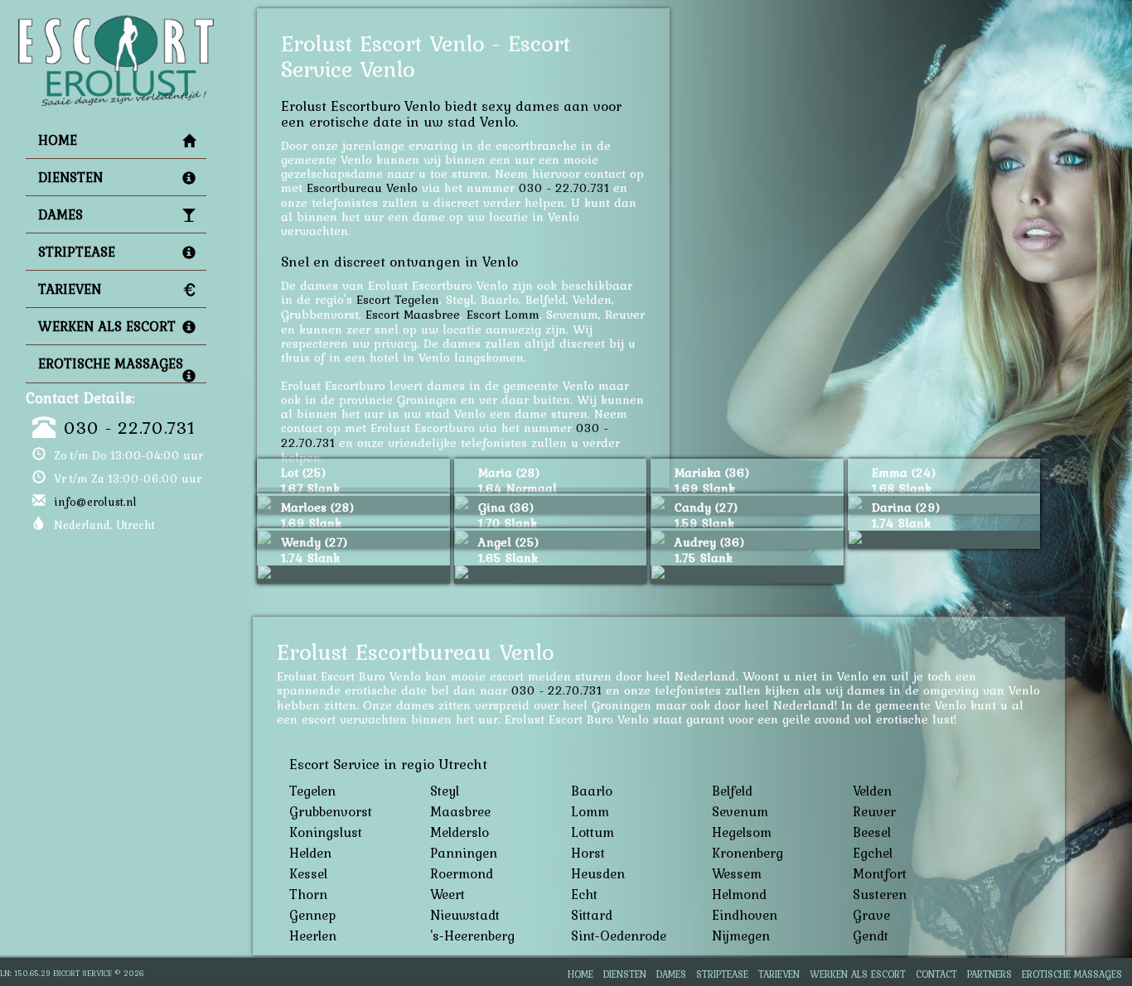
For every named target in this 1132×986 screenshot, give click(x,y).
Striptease (76, 252)
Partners (989, 974)
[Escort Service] (116, 21)
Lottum (592, 832)
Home (57, 140)
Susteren (880, 894)
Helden (310, 853)
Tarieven (69, 289)
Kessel (308, 873)
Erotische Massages (110, 363)
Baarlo (591, 791)
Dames (60, 214)
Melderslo (459, 832)
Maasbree (460, 811)
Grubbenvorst (330, 811)
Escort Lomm (503, 314)
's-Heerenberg (472, 935)
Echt (584, 894)
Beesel (872, 832)
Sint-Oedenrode (618, 935)
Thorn (308, 894)
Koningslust (325, 832)
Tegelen (312, 791)
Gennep (312, 915)
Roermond (461, 873)
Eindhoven (744, 915)
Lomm (590, 811)
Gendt (870, 935)
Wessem (737, 873)
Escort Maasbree (412, 314)
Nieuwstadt (465, 915)
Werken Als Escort (107, 326)
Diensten (70, 177)
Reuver (874, 811)
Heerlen (312, 935)
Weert (447, 894)
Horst (588, 853)
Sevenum (740, 811)
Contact (936, 974)
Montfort (880, 873)
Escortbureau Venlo (362, 187)
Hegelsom (742, 832)
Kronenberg (747, 853)
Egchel (873, 853)
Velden (872, 791)
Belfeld (732, 791)
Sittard (591, 915)
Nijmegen (741, 935)
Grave (871, 915)
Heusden (598, 873)
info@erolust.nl (95, 501)
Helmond (739, 894)
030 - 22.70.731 (129, 427)
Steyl (444, 791)
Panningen (463, 853)
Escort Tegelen (397, 299)
